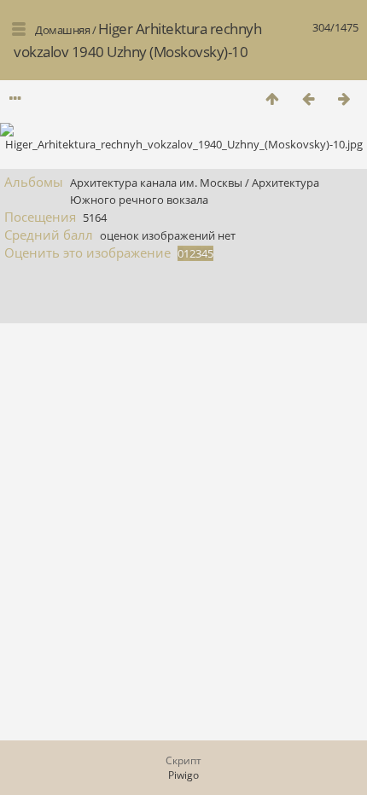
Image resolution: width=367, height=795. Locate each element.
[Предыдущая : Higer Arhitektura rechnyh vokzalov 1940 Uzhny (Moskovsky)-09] (308, 98)
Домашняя (62, 30)
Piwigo (183, 775)
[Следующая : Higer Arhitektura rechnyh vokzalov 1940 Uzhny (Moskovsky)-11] (344, 98)
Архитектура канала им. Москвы (156, 182)
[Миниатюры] (272, 98)
